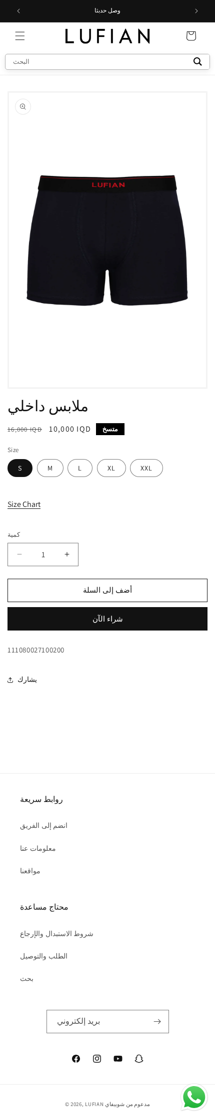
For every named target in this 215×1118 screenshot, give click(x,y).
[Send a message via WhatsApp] (194, 1097)
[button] (20, 36)
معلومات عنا (38, 848)
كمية (14, 534)
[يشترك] (157, 1021)
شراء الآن (107, 619)
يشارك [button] (27, 679)
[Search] (198, 61)
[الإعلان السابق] (19, 11)
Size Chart (24, 504)
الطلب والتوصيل (44, 956)
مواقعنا (30, 870)
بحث (27, 978)
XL (112, 468)
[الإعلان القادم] (197, 11)
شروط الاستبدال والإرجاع (57, 933)
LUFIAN (94, 1104)
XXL (146, 468)
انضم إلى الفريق (44, 825)
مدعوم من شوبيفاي (127, 1104)
